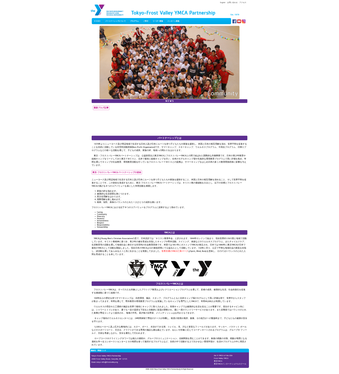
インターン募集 (173, 21)
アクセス (242, 2)
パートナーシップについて (115, 21)
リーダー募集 (158, 21)
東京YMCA (218, 361)
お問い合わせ (232, 2)
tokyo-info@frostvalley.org (107, 362)
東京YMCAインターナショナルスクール (230, 364)
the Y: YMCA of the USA (223, 355)
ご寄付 (145, 21)
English (222, 2)
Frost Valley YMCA (221, 358)
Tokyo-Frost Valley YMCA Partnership (173, 13)
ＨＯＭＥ (97, 21)
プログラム (134, 21)
